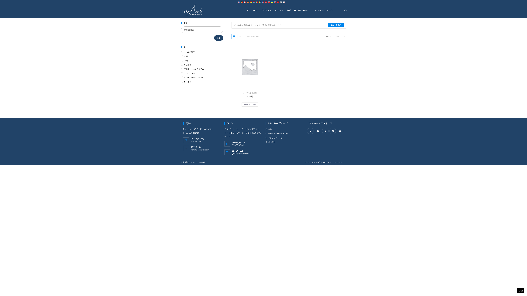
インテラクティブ (275, 138)
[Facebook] (318, 131)
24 (337, 36)
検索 (218, 38)
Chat (521, 290)
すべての (342, 36)
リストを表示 (335, 25)
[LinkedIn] (332, 131)
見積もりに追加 (249, 104)
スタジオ (271, 142)
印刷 (255, 93)
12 (334, 36)
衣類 (186, 60)
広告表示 (187, 65)
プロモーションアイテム (194, 69)
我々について (311, 162)
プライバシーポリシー (336, 162)
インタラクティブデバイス (195, 77)
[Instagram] (325, 131)
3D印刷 (249, 96)
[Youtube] (340, 131)
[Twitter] (310, 131)
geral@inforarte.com (200, 149)
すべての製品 (248, 93)
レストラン (188, 82)
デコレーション (190, 73)
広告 (270, 129)
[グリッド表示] (234, 36)
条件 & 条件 (321, 162)
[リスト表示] (240, 36)
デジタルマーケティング (278, 133)
